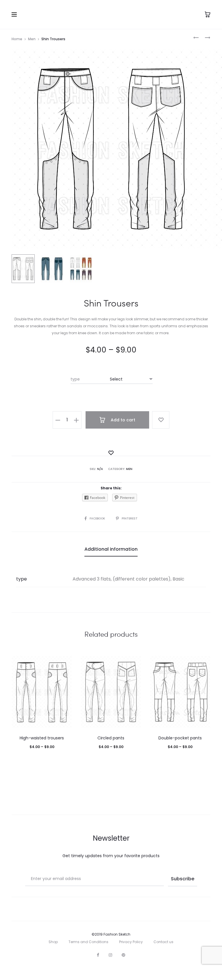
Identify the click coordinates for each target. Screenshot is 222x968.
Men (32, 38)
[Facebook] (98, 955)
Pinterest (130, 518)
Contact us (163, 941)
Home (17, 38)
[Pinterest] (123, 955)
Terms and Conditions (88, 941)
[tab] (111, 549)
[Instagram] (110, 955)
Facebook (98, 518)
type (75, 379)
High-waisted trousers (42, 738)
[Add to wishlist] (160, 420)
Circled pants (110, 738)
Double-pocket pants (180, 738)
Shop (53, 941)
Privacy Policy (131, 941)
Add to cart (122, 420)
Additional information (111, 549)
